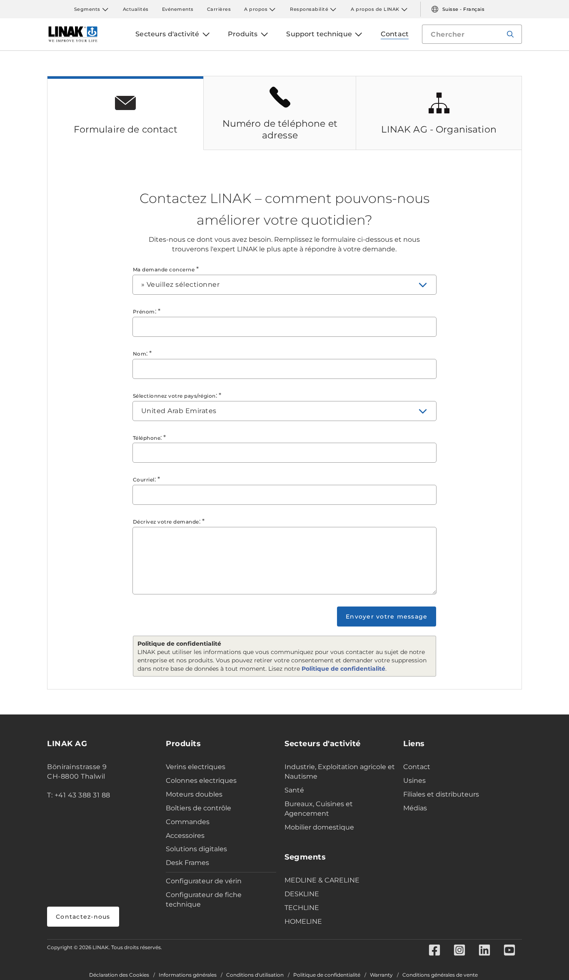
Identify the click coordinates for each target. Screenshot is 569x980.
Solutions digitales (196, 849)
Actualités (136, 9)
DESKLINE (301, 894)
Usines (414, 781)
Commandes (188, 822)
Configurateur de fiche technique (204, 899)
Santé (294, 790)
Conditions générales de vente (440, 975)
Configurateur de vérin (204, 881)
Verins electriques (195, 767)
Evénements (178, 9)
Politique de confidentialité (343, 668)
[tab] (125, 113)
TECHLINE (301, 908)
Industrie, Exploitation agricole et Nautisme (339, 771)
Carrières (219, 9)
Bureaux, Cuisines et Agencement (318, 808)
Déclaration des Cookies (119, 975)
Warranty (381, 975)
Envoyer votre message (386, 616)
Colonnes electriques (201, 781)
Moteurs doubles (194, 794)
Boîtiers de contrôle (198, 808)
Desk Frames (187, 863)
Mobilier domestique (319, 827)
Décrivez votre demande (166, 522)
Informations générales (188, 975)
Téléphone (147, 438)
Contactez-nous (83, 916)
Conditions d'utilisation (255, 975)
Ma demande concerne (164, 269)
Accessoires (185, 836)
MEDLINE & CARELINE (321, 880)
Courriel (144, 479)
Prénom (144, 311)
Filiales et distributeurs (441, 794)
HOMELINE (303, 921)
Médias (415, 808)
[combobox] (285, 284)
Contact (416, 767)
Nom (140, 354)
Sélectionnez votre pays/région (174, 396)
